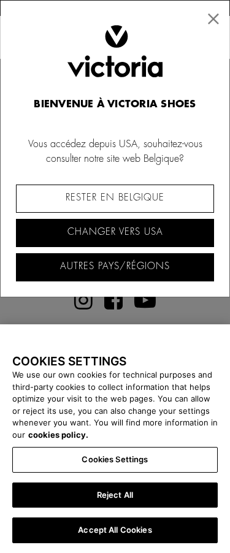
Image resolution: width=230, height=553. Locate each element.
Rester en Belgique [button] (115, 197)
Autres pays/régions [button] (115, 266)
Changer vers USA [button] (115, 232)
